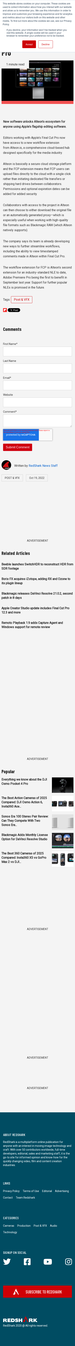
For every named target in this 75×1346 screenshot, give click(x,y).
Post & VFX (21, 299)
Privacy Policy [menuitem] (11, 1191)
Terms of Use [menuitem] (31, 1191)
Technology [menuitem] (10, 1232)
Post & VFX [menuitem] (40, 1225)
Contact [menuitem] (8, 1197)
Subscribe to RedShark (44, 1291)
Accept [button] (29, 44)
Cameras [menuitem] (8, 1225)
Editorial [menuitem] (47, 1191)
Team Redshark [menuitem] (25, 1197)
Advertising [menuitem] (62, 1191)
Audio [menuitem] (53, 1225)
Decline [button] (46, 44)
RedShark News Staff (43, 466)
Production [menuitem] (24, 1225)
